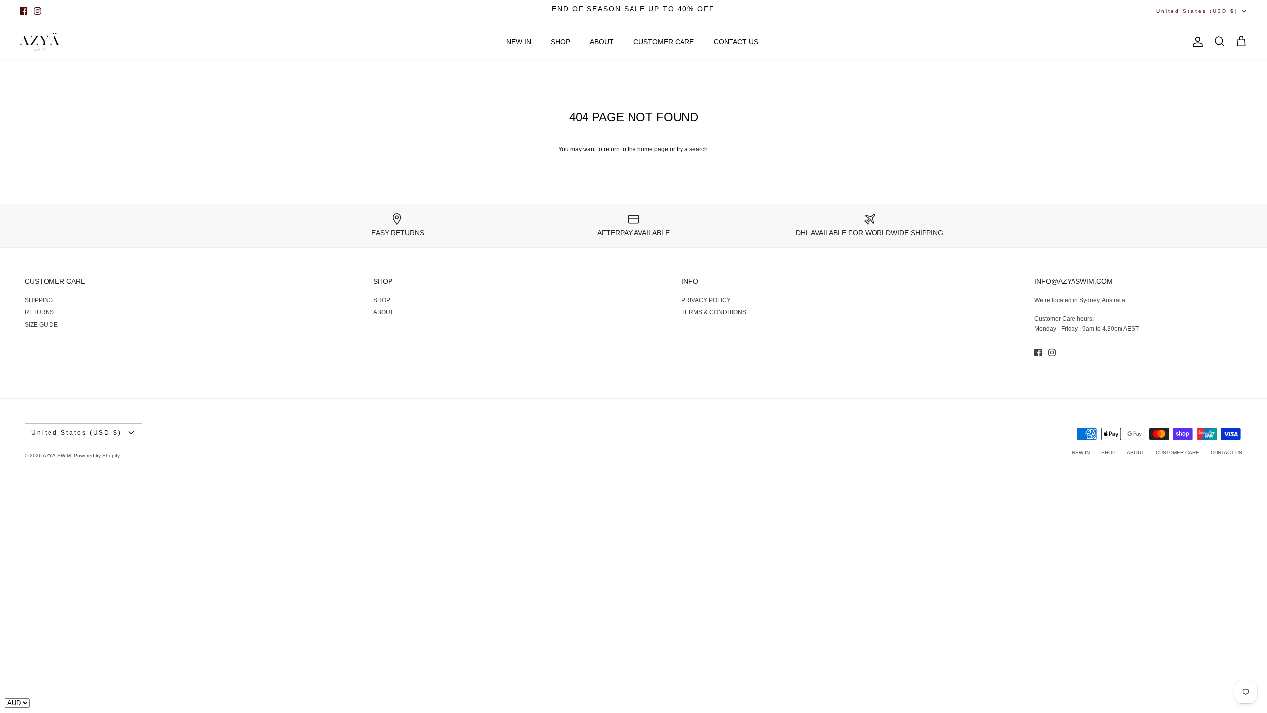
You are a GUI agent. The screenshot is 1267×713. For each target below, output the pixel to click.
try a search (692, 149)
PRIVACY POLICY (706, 300)
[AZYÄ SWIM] (39, 42)
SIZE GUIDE (41, 324)
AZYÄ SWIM (57, 455)
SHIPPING (39, 300)
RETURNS (39, 312)
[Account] (1196, 42)
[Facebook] (23, 11)
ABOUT (602, 42)
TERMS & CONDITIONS (714, 312)
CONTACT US (736, 42)
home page (652, 149)
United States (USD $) (1197, 11)
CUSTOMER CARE (664, 42)
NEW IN (518, 42)
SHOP (560, 42)
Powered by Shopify (97, 455)
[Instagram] (37, 11)
